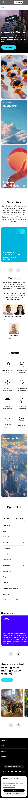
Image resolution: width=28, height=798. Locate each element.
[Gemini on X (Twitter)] (3, 772)
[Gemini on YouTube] (16, 772)
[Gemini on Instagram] (7, 772)
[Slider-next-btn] (18, 270)
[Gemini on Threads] (24, 772)
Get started (18, 2)
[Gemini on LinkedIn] (12, 772)
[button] (8, 47)
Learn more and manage (9, 786)
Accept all (14, 790)
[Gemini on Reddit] (20, 772)
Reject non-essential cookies (14, 793)
